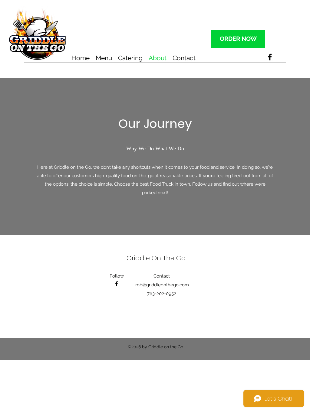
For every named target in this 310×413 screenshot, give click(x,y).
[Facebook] (269, 57)
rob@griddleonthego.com (162, 285)
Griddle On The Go (156, 258)
